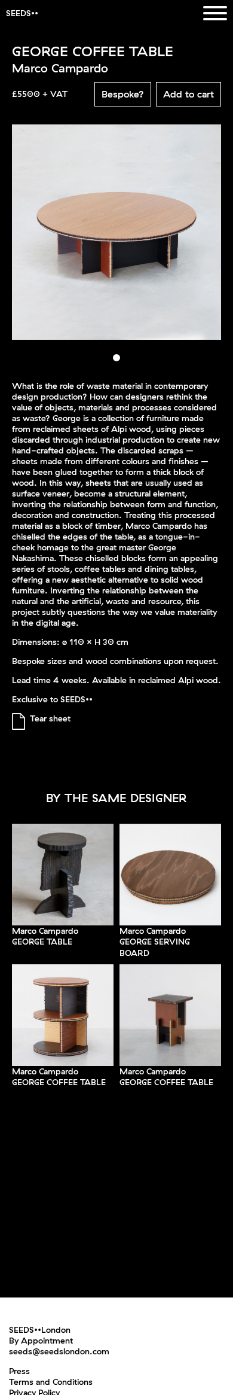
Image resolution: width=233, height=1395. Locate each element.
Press (19, 1371)
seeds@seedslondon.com (59, 1351)
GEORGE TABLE (42, 941)
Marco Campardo (45, 930)
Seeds (18, 13)
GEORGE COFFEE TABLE (59, 1082)
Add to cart (188, 94)
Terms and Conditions (51, 1381)
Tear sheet (50, 718)
